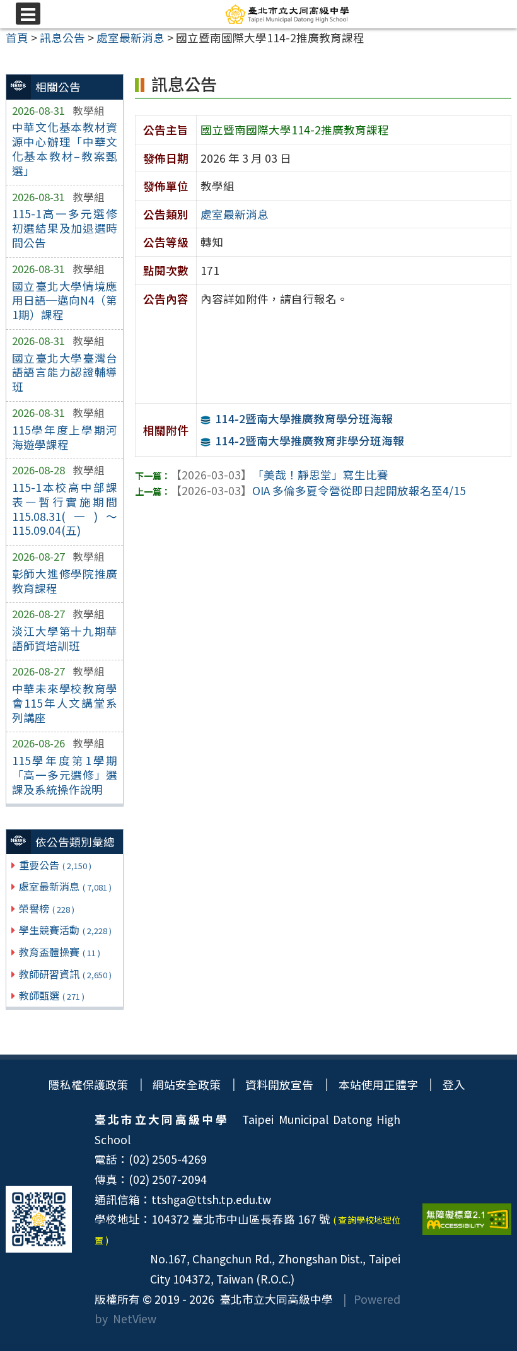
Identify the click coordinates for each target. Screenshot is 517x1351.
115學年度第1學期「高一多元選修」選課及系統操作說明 (65, 774)
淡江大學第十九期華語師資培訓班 (65, 638)
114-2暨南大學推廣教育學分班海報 (304, 418)
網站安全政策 (187, 1084)
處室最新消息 (65, 886)
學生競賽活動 (65, 929)
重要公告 (55, 864)
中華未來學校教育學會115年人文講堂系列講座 (65, 703)
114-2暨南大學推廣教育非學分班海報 (310, 440)
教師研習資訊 (65, 973)
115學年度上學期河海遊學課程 (65, 437)
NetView (134, 1318)
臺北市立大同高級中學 (273, 1299)
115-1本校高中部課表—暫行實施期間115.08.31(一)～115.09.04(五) (65, 509)
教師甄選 (51, 995)
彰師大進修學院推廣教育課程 (65, 581)
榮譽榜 (46, 908)
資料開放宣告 (279, 1084)
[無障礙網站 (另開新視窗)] (466, 1219)
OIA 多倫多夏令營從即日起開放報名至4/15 (318, 490)
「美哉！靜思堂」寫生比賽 (279, 474)
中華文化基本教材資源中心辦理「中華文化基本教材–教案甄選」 (65, 148)
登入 (454, 1084)
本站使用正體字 (378, 1084)
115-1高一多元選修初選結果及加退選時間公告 (65, 228)
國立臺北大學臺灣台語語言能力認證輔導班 (65, 372)
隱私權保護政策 (88, 1084)
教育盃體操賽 (59, 951)
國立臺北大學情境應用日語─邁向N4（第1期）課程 (65, 300)
